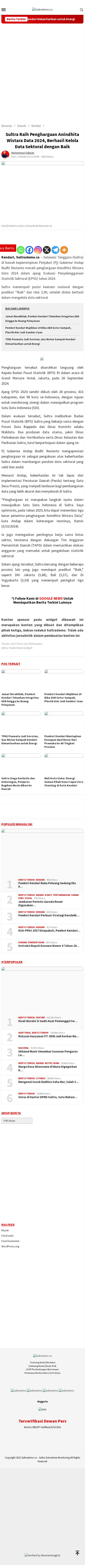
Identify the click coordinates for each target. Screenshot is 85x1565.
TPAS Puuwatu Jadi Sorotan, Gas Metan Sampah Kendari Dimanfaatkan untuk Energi (19, 739)
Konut (48, 895)
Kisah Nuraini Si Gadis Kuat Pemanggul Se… (47, 1021)
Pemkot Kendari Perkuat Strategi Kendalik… (48, 915)
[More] (64, 250)
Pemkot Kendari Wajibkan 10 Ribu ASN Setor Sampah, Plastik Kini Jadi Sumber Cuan (63, 697)
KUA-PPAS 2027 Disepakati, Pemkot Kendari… (49, 930)
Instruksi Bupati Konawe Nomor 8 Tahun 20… (48, 946)
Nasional (23, 1048)
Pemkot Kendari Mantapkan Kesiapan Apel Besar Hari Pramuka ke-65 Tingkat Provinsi (62, 741)
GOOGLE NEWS (51, 598)
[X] (47, 250)
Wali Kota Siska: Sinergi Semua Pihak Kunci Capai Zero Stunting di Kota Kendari (63, 781)
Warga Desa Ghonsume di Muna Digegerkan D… (47, 1068)
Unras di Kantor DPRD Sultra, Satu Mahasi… (47, 1097)
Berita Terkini (26, 879)
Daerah (40, 895)
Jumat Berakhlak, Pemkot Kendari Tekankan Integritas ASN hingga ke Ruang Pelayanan (20, 699)
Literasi (40, 1078)
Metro (48, 1063)
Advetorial (24, 1032)
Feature (40, 1017)
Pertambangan (61, 895)
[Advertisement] (42, 67)
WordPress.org (10, 1246)
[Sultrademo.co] (42, 9)
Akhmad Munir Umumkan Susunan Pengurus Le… (48, 1053)
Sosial (28, 898)
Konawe (22, 942)
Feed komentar (10, 1241)
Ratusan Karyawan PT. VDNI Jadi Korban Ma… (48, 1036)
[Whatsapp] (21, 250)
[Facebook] (29, 250)
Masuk (5, 1230)
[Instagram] (38, 250)
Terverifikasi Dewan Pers (42, 1421)
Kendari (40, 879)
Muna (56, 1063)
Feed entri (7, 1235)
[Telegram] (55, 250)
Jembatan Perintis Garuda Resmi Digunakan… (40, 903)
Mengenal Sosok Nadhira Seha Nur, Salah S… (48, 1082)
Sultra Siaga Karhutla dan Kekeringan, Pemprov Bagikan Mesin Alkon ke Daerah (18, 783)
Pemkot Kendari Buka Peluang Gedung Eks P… (47, 884)
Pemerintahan (36, 942)
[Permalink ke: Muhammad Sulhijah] (5, 154)
